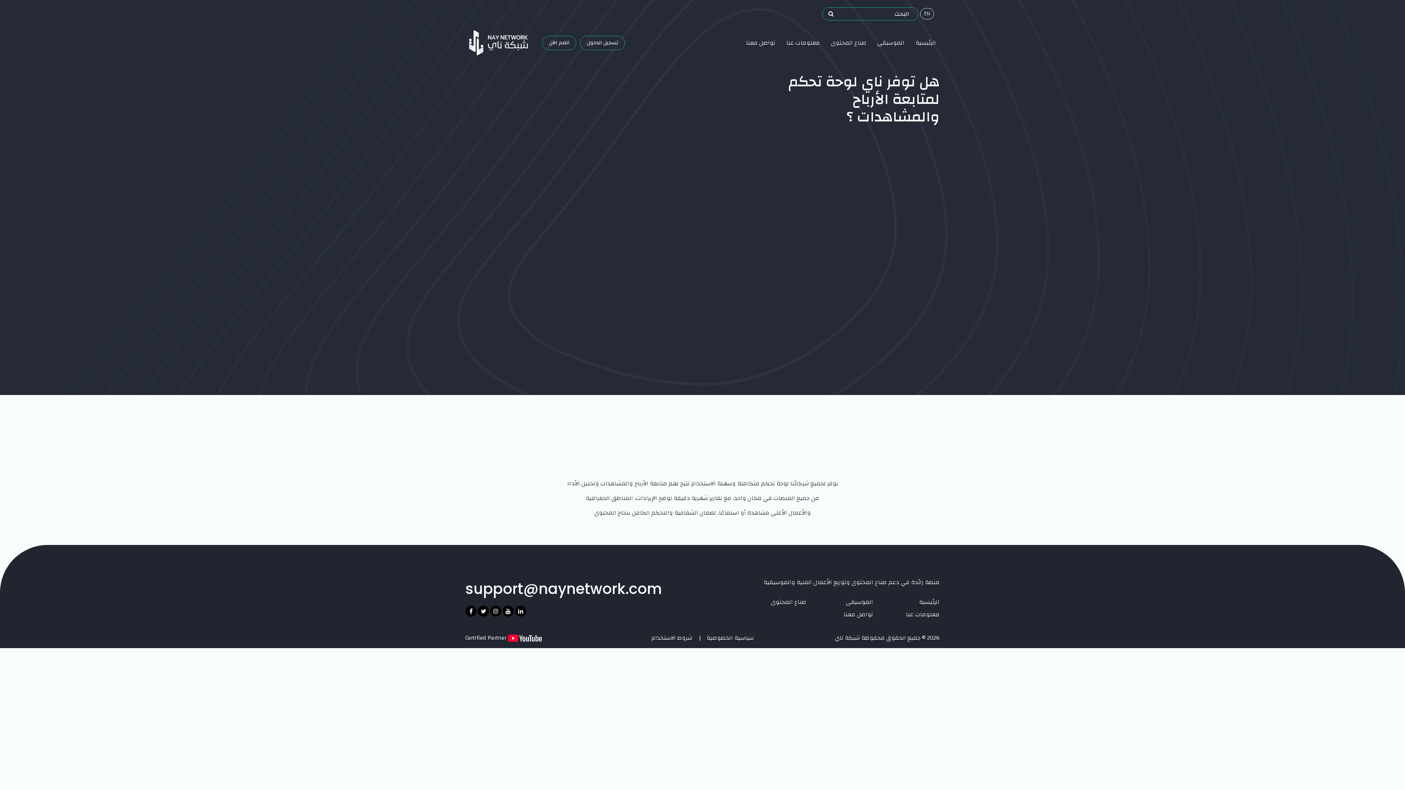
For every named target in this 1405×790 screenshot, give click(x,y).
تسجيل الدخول (602, 43)
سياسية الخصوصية (730, 637)
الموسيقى (890, 42)
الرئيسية (925, 42)
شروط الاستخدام (671, 637)
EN (927, 13)
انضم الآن (559, 43)
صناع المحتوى (848, 42)
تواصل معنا (760, 42)
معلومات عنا (803, 42)
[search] (831, 14)
